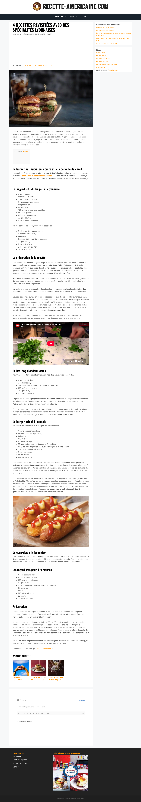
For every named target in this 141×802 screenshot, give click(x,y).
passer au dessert (44, 649)
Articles (74, 17)
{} (45, 713)
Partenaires (17, 756)
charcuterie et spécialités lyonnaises (37, 176)
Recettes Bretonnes (103, 58)
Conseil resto (100, 53)
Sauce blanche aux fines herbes (107, 43)
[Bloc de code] (39, 713)
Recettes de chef (102, 61)
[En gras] (19, 713)
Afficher (26, 151)
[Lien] (42, 713)
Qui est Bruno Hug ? (21, 763)
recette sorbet (101, 55)
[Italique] (21, 713)
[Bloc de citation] (36, 713)
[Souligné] (24, 713)
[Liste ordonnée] (30, 713)
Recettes (59, 17)
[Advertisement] (51, 49)
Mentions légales (20, 760)
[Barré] (27, 713)
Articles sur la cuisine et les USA (38, 65)
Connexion (81, 700)
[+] (48, 713)
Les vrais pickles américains (105, 27)
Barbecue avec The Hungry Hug (107, 64)
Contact (16, 767)
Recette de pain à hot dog (105, 30)
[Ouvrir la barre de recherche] (85, 17)
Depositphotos (113, 70)
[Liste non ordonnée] (33, 713)
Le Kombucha (100, 67)
